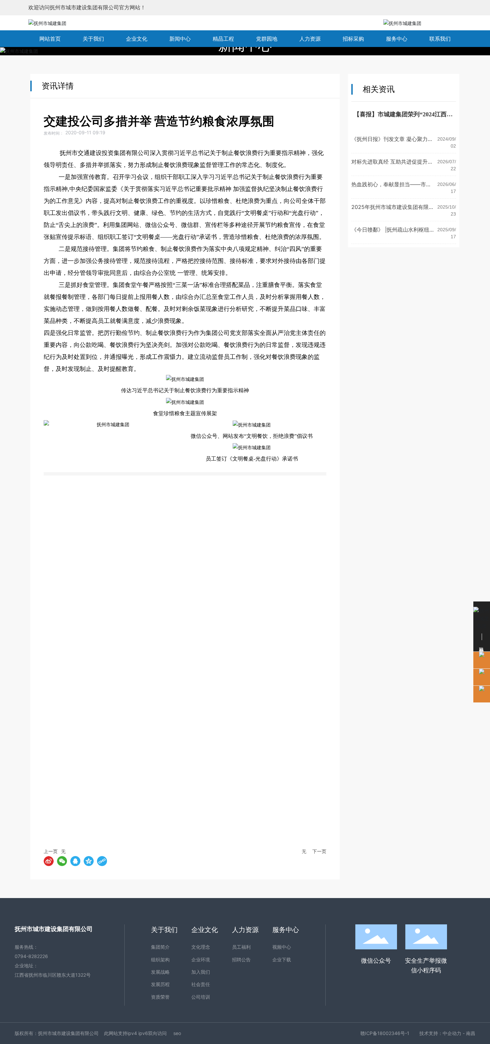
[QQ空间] (89, 861)
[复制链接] (102, 861)
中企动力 (452, 1033)
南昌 (470, 1033)
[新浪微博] (49, 861)
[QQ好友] (75, 861)
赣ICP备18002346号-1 (384, 1033)
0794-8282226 (31, 956)
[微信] (62, 861)
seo (177, 1033)
